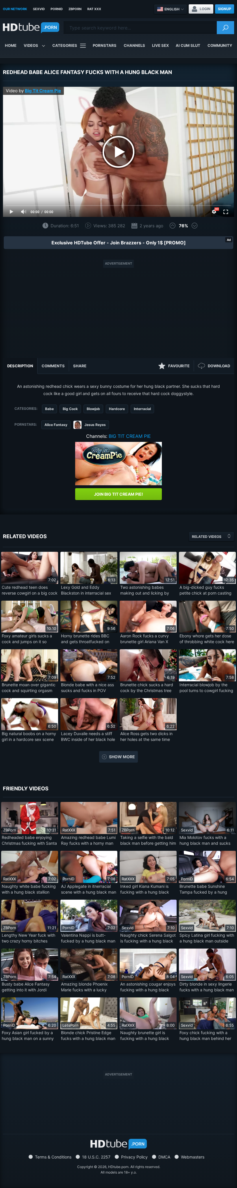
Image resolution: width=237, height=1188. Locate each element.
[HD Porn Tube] (31, 27)
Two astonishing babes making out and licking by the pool (144, 590)
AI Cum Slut (188, 45)
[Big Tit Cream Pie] (118, 463)
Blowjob (93, 409)
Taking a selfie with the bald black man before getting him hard (148, 840)
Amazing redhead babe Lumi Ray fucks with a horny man (88, 840)
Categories (64, 45)
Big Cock (70, 409)
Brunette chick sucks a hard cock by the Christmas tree (146, 687)
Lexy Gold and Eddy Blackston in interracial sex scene (86, 590)
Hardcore (117, 409)
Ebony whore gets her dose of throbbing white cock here (206, 638)
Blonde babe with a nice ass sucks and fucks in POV (87, 687)
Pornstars (104, 45)
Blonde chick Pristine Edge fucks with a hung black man (88, 1035)
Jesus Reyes (95, 425)
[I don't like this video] (194, 225)
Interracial (142, 409)
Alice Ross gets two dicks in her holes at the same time (146, 736)
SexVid (39, 9)
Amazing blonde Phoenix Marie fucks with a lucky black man (84, 987)
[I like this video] (172, 225)
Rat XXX (94, 9)
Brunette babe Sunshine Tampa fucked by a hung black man (203, 889)
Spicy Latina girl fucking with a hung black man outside (206, 938)
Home (10, 45)
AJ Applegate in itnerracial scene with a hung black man (88, 889)
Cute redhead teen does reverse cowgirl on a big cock (30, 590)
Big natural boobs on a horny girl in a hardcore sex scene (29, 736)
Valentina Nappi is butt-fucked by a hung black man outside (88, 938)
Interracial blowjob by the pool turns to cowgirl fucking (206, 687)
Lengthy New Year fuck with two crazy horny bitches (28, 938)
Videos (31, 45)
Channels (134, 45)
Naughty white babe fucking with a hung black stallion (29, 889)
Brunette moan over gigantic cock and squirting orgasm (28, 687)
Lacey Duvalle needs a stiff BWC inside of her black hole (88, 736)
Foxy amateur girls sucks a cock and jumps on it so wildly (27, 639)
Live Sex (160, 45)
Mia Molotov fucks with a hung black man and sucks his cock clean (204, 840)
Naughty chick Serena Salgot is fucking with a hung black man (148, 938)
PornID (57, 9)
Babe (49, 409)
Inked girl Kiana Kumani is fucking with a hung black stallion (144, 889)
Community (220, 45)
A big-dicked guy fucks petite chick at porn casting (205, 590)
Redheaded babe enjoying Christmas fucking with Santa (29, 840)
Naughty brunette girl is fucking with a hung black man (144, 1035)
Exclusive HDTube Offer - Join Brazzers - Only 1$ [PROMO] (118, 243)
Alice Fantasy (56, 425)
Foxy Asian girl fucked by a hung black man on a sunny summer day (28, 1035)
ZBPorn (75, 9)
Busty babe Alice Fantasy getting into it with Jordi (26, 987)
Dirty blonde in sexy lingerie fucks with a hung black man (206, 987)
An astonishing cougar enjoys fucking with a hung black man (147, 987)
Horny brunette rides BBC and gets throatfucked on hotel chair (85, 639)
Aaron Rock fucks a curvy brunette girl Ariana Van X (144, 638)
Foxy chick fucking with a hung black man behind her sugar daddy (205, 1035)
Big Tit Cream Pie (43, 90)
